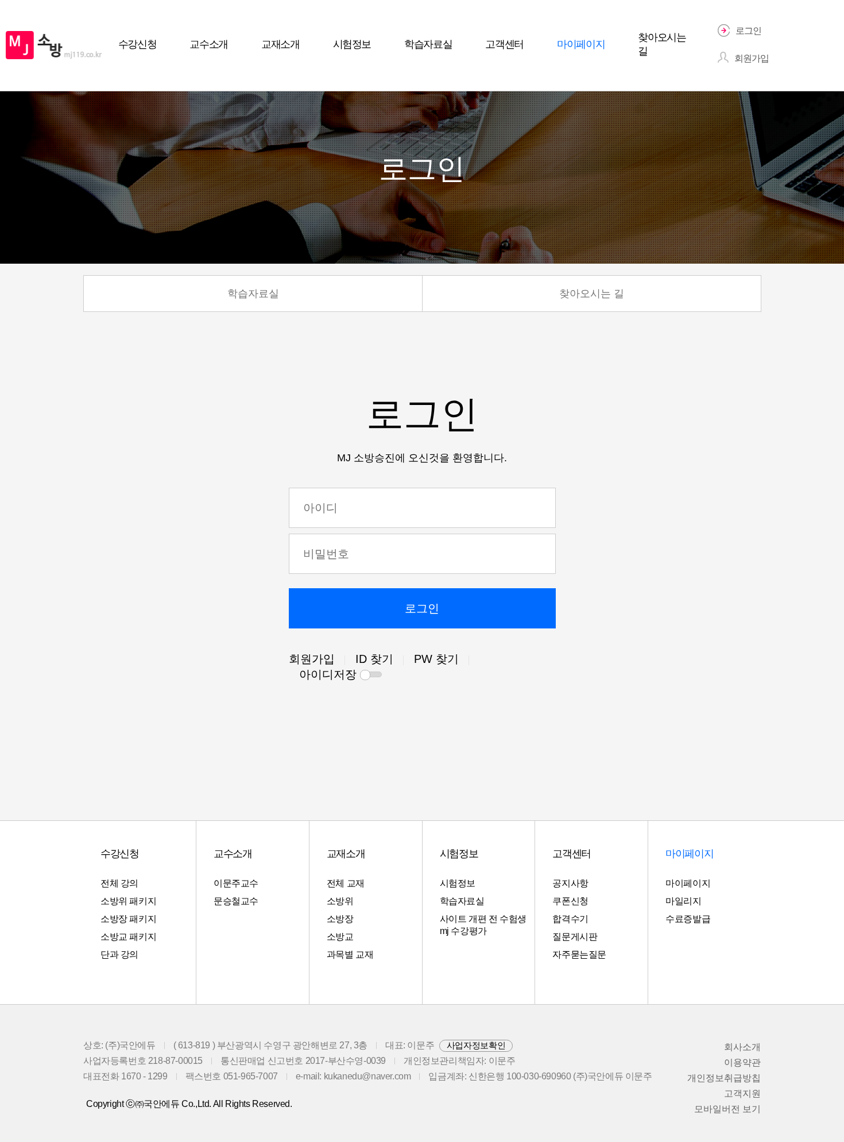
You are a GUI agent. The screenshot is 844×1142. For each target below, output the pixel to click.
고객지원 (742, 1093)
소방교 (340, 937)
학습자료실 (253, 293)
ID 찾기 (374, 659)
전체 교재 (346, 883)
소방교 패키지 (128, 937)
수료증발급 (687, 919)
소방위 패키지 (128, 901)
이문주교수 (236, 883)
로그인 (422, 608)
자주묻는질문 (579, 954)
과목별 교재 (350, 954)
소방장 (340, 919)
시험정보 (457, 883)
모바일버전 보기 (727, 1109)
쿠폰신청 (570, 901)
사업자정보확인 (476, 1045)
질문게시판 (574, 937)
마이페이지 (687, 883)
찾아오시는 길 (591, 293)
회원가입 (312, 659)
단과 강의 (119, 954)
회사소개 (742, 1047)
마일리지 (683, 901)
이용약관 (742, 1062)
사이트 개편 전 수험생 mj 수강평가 (483, 925)
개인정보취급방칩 (724, 1078)
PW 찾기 (436, 659)
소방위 (340, 901)
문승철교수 (236, 901)
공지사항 (570, 883)
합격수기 (570, 919)
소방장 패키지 (128, 919)
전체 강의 (119, 883)
